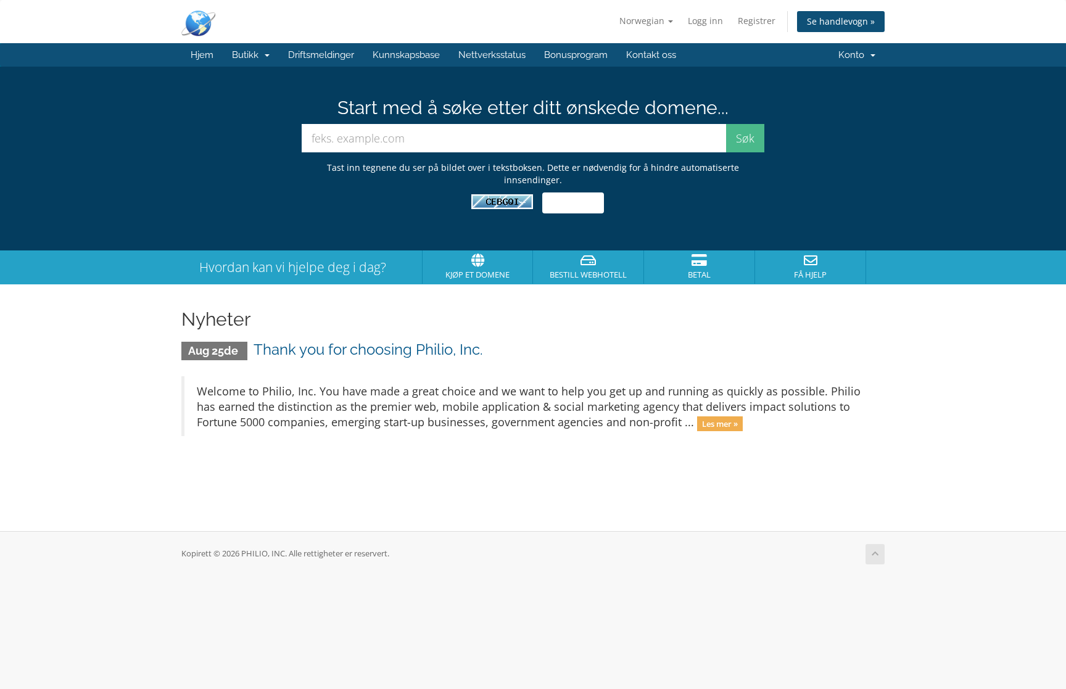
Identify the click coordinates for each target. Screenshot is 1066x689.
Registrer (756, 21)
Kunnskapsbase (406, 54)
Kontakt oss (651, 54)
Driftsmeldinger (321, 54)
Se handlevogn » (841, 21)
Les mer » (720, 423)
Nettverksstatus (492, 54)
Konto (853, 54)
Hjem (202, 54)
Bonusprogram (576, 54)
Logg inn (705, 21)
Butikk (247, 54)
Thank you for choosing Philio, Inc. (368, 349)
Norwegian (643, 21)
